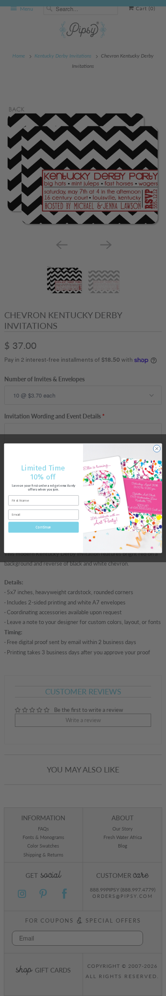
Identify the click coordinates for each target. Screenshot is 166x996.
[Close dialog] (156, 448)
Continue (43, 527)
